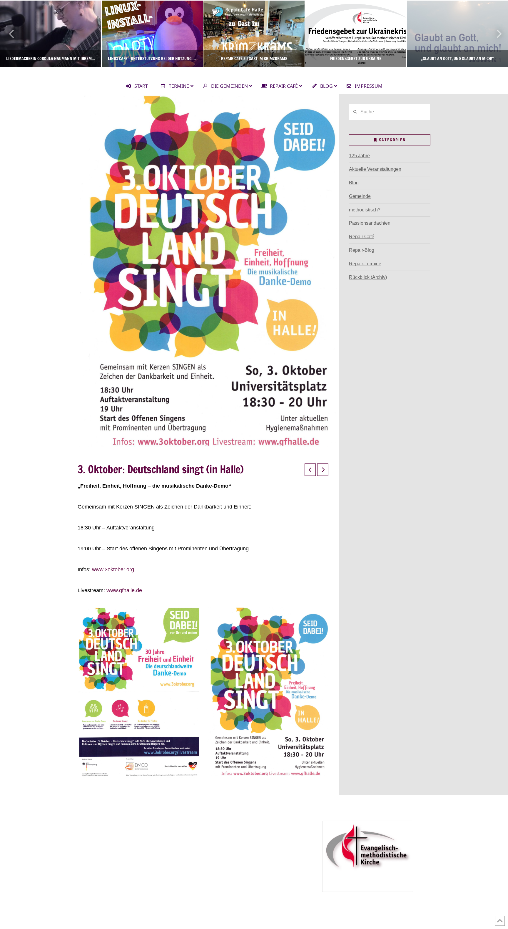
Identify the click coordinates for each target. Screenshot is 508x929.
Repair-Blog (361, 250)
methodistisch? (364, 209)
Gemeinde (360, 196)
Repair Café (361, 236)
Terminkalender (97, 841)
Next (495, 33)
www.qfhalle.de (124, 590)
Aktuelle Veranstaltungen (375, 169)
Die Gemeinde (96, 824)
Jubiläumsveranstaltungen (238, 858)
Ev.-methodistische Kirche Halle (253, 72)
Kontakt (89, 875)
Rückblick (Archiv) (368, 277)
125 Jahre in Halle (223, 850)
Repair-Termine (365, 263)
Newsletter (92, 867)
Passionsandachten (369, 223)
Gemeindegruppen (101, 833)
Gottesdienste (103, 850)
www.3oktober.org (113, 569)
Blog (354, 182)
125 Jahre (359, 155)
